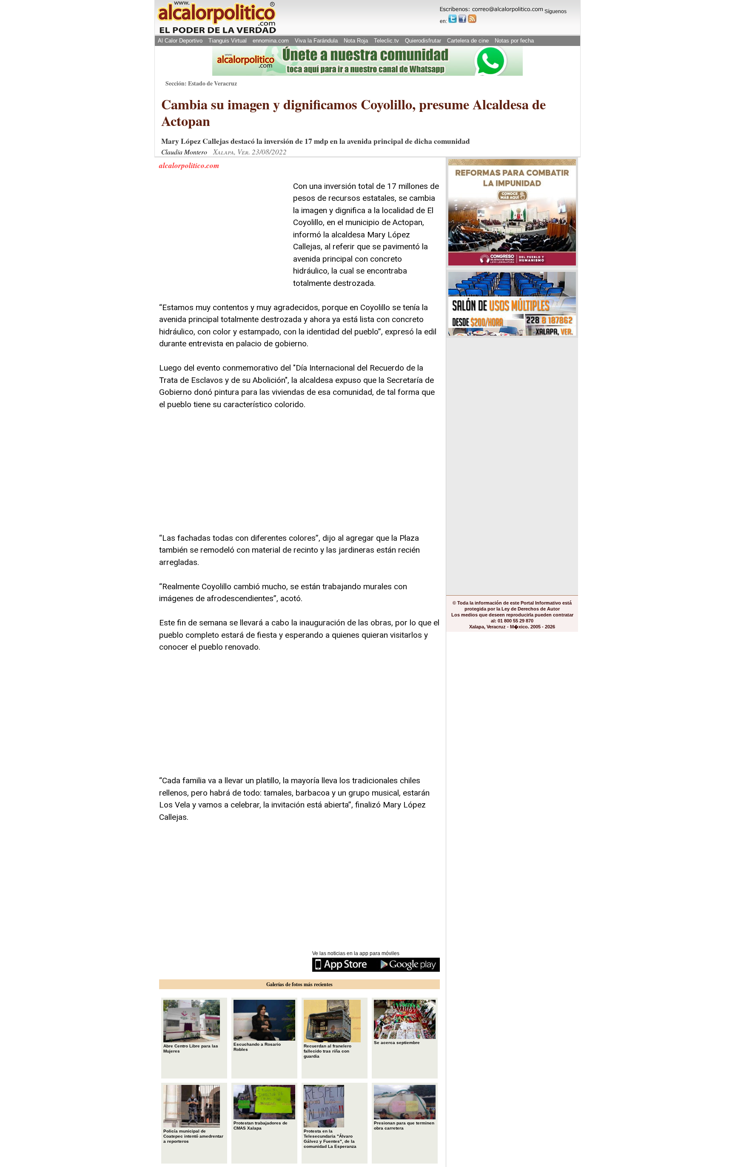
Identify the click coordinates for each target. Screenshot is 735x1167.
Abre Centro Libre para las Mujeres (190, 1048)
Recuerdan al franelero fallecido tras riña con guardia (327, 1051)
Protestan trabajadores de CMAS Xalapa (261, 1125)
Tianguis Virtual (227, 40)
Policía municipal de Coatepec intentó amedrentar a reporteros (193, 1136)
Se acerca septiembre (397, 1042)
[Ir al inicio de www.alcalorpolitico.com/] (216, 32)
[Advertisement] (223, 233)
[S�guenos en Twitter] (452, 18)
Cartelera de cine (468, 40)
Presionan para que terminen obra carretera (404, 1125)
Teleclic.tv (386, 40)
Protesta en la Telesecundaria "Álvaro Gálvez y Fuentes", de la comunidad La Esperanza (330, 1139)
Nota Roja (356, 40)
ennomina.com (271, 40)
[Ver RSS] (472, 18)
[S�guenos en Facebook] (462, 18)
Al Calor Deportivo (180, 40)
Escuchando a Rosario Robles (257, 1047)
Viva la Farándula (316, 40)
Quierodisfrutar (423, 40)
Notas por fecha (514, 40)
